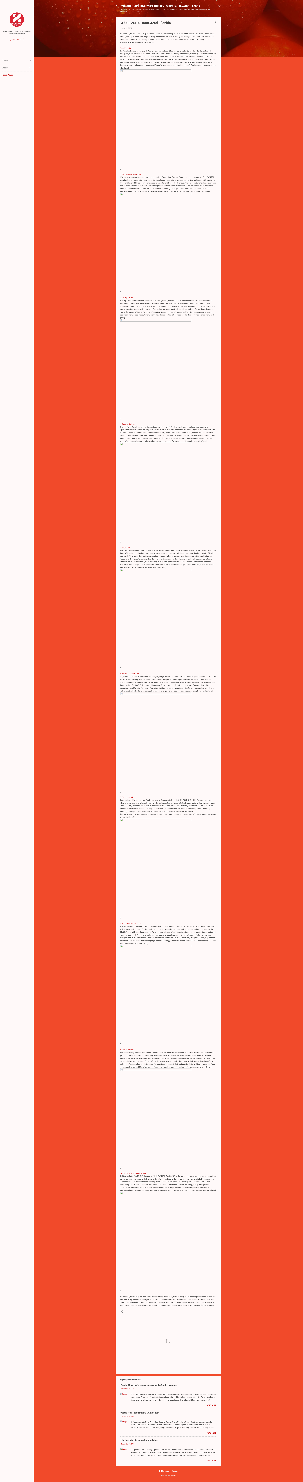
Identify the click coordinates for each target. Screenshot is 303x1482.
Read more (211, 1405)
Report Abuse (7, 75)
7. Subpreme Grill (126, 797)
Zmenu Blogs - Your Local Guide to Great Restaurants (17, 32)
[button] (214, 22)
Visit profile (16, 39)
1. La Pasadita (125, 48)
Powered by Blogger (170, 1471)
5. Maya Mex (125, 547)
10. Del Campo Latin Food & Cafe (133, 1173)
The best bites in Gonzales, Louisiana (139, 1440)
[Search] (219, 6)
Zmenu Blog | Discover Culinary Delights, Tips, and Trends (160, 6)
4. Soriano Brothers (127, 424)
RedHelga (173, 1476)
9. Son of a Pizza (127, 1050)
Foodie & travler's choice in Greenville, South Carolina (148, 1385)
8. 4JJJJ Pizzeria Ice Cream (131, 923)
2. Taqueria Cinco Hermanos (131, 174)
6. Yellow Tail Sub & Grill (129, 674)
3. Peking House (126, 298)
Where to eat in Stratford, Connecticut (139, 1412)
